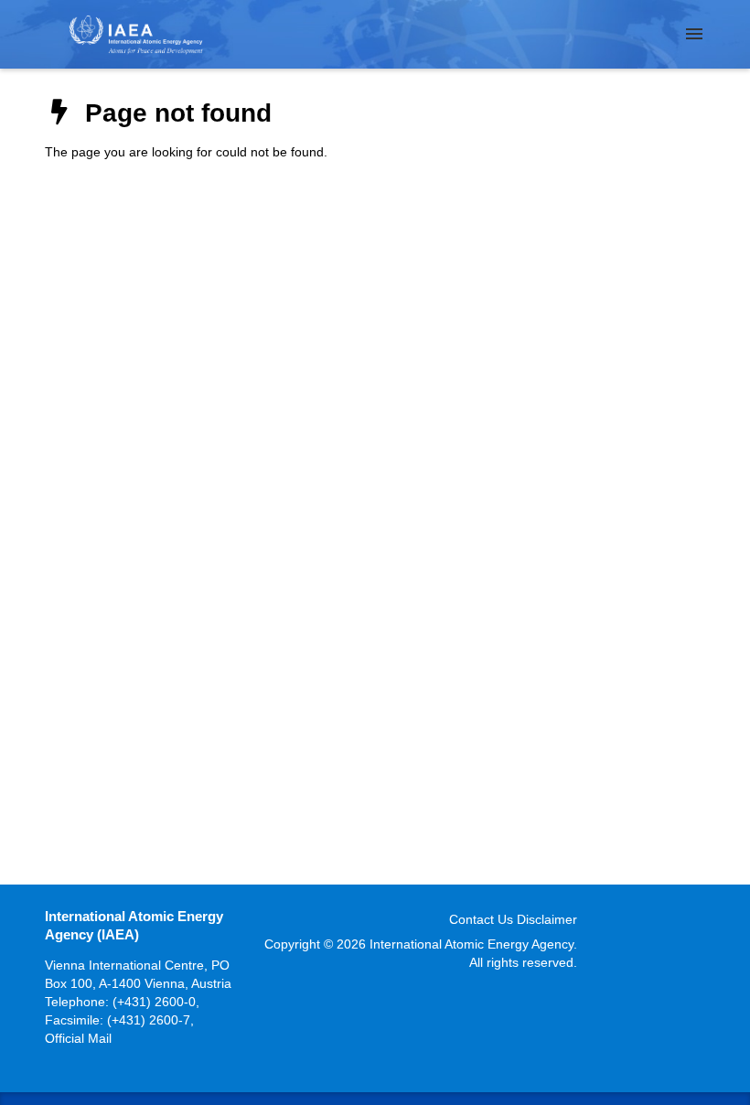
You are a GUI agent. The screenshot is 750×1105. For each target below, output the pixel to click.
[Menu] (694, 33)
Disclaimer (547, 919)
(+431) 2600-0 (154, 1001)
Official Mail (78, 1038)
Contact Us (481, 919)
